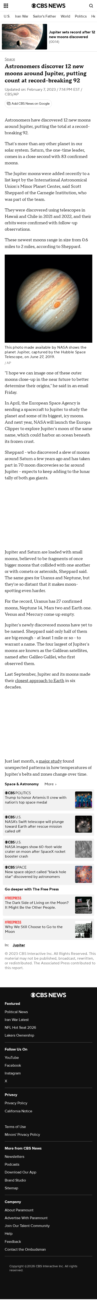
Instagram (13, 1073)
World (65, 16)
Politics (81, 16)
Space (10, 59)
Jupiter (19, 945)
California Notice (18, 1111)
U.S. (7, 16)
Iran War (21, 16)
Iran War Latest (17, 1020)
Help (8, 1234)
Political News (16, 1012)
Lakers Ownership (19, 1035)
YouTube (12, 1058)
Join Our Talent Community (27, 1226)
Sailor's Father (44, 16)
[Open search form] (91, 6)
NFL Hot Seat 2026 (20, 1027)
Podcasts (12, 1164)
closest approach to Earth (39, 680)
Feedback (13, 1242)
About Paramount (19, 1210)
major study (50, 761)
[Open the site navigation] (18, 6)
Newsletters (14, 1157)
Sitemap (11, 1188)
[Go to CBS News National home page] (48, 5)
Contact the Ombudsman (25, 1249)
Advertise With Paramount (26, 1218)
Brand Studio (15, 1180)
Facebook (13, 1065)
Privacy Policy (16, 1103)
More (49, 784)
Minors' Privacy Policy (22, 1135)
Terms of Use (15, 1127)
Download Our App (20, 1172)
